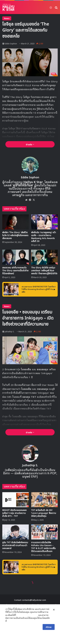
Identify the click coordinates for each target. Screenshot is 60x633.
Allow (49, 627)
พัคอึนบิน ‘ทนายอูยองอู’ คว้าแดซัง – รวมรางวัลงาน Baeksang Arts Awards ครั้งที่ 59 (43, 237)
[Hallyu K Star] (8, 7)
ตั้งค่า (10, 621)
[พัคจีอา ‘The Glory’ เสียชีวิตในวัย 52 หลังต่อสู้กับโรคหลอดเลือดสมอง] (15, 221)
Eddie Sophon (11, 43)
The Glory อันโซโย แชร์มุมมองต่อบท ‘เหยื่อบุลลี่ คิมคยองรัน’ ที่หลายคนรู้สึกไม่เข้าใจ (44, 270)
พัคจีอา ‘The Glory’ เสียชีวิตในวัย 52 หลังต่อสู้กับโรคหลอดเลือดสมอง (15, 235)
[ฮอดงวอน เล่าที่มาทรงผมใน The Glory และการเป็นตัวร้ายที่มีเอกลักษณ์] (15, 257)
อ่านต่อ (29, 144)
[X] (34, 200)
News (7, 18)
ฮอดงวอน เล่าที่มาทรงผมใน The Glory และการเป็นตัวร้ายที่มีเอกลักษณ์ (15, 270)
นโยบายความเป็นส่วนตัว (27, 614)
